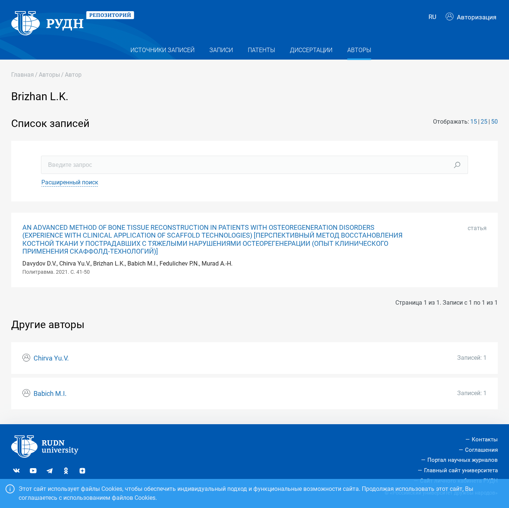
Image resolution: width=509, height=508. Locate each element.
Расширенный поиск (69, 182)
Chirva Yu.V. (51, 358)
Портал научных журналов (462, 460)
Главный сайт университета (461, 470)
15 (473, 121)
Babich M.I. (50, 393)
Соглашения (481, 450)
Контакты (485, 439)
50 (494, 121)
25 (484, 121)
